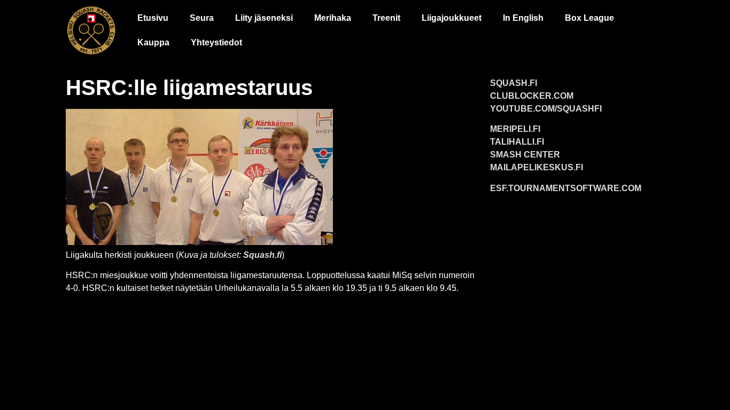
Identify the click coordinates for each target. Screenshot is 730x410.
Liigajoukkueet (452, 17)
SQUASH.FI (513, 83)
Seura (202, 17)
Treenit (386, 17)
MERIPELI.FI (515, 128)
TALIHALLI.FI (517, 141)
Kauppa (153, 42)
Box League (589, 17)
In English (523, 17)
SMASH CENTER (525, 154)
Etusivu (152, 17)
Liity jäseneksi (264, 17)
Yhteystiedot (216, 42)
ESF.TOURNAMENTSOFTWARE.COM (565, 188)
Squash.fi (262, 254)
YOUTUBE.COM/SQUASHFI (546, 108)
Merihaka (332, 17)
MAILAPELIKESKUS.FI (536, 167)
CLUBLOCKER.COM (531, 95)
